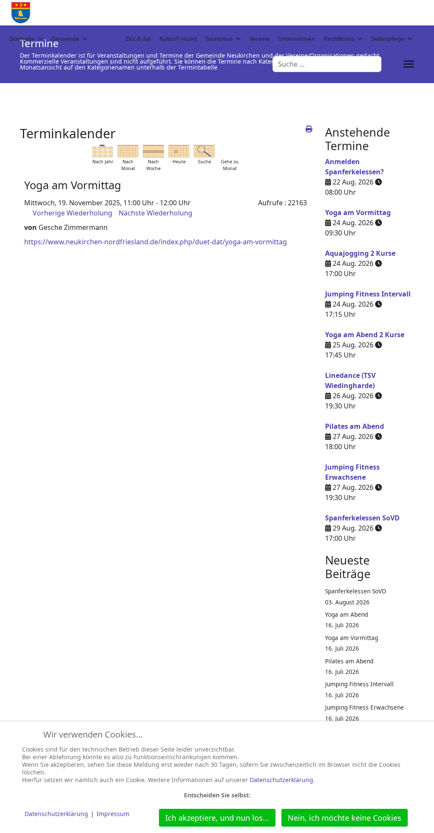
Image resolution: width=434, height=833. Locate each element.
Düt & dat (138, 38)
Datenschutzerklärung (281, 780)
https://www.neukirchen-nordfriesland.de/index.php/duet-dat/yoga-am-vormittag (155, 241)
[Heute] (178, 151)
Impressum (113, 814)
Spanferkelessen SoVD (362, 518)
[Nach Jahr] (102, 151)
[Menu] (408, 64)
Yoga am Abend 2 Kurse (364, 334)
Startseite (22, 38)
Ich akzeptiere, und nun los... (217, 818)
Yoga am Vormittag (358, 212)
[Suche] (204, 151)
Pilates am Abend (354, 426)
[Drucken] (309, 129)
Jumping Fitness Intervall (368, 294)
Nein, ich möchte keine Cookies (344, 818)
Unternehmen (296, 38)
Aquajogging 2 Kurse (360, 253)
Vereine (259, 38)
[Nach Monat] (128, 151)
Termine (106, 38)
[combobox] (327, 64)
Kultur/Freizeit (178, 38)
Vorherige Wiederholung (72, 213)
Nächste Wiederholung (155, 213)
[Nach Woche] (153, 151)
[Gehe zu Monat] (229, 151)
